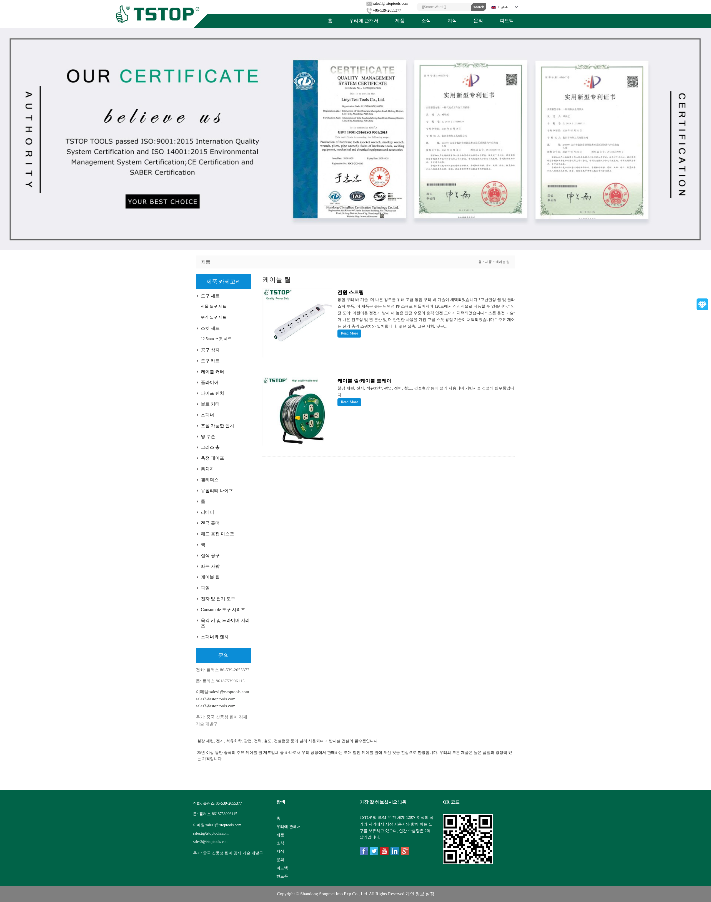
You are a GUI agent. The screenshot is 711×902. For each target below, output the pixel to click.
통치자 (207, 469)
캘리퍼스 (210, 479)
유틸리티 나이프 (217, 490)
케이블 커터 (212, 371)
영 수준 (208, 436)
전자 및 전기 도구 (218, 598)
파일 (205, 588)
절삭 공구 (210, 555)
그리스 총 (210, 447)
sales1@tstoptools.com (390, 3)
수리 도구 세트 (213, 317)
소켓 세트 (210, 328)
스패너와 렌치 (215, 636)
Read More (349, 333)
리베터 (207, 512)
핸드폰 (282, 876)
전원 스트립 (350, 292)
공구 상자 (210, 350)
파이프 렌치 (212, 393)
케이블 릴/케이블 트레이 (364, 381)
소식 (426, 20)
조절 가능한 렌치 (217, 425)
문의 (478, 20)
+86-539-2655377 (387, 10)
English (503, 7)
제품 (400, 20)
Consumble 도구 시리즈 (223, 609)
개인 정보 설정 (419, 893)
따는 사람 (210, 566)
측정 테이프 (212, 458)
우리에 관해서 (364, 20)
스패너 (207, 414)
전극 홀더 (210, 523)
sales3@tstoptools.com (216, 706)
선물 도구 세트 (213, 306)
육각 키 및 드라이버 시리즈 (225, 623)
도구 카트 (210, 360)
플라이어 (210, 382)
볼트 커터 (210, 404)
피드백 (507, 20)
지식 (452, 20)
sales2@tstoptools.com (216, 699)
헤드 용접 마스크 (217, 533)
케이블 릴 (502, 262)
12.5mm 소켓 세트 (216, 339)
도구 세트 (210, 295)
